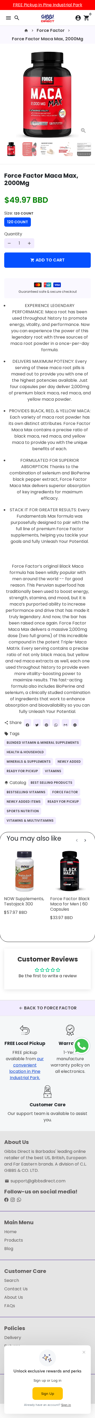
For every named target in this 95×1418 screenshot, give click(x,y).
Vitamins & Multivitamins (30, 820)
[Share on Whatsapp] (56, 722)
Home (10, 1232)
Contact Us (16, 1289)
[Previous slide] (77, 840)
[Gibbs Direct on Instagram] (13, 1200)
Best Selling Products (51, 782)
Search (11, 1280)
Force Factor (51, 30)
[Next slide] (85, 840)
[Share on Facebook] (27, 722)
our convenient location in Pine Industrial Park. (26, 1068)
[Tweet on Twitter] (37, 722)
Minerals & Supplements (29, 761)
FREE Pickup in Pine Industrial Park (47, 5)
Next (86, 95)
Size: (19, 213)
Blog (8, 1249)
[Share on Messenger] (75, 722)
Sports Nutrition (23, 811)
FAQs (9, 1306)
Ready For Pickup (22, 771)
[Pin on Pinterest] (46, 722)
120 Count (17, 222)
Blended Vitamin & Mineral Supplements (43, 742)
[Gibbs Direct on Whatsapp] (19, 1200)
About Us (13, 1297)
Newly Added (69, 761)
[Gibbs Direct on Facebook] (6, 1200)
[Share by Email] (65, 722)
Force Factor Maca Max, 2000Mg (47, 39)
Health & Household (25, 752)
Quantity (13, 234)
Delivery (12, 1338)
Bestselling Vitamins (26, 792)
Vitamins (53, 771)
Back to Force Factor (48, 1008)
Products (13, 1240)
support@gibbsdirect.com (35, 1181)
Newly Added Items (24, 801)
